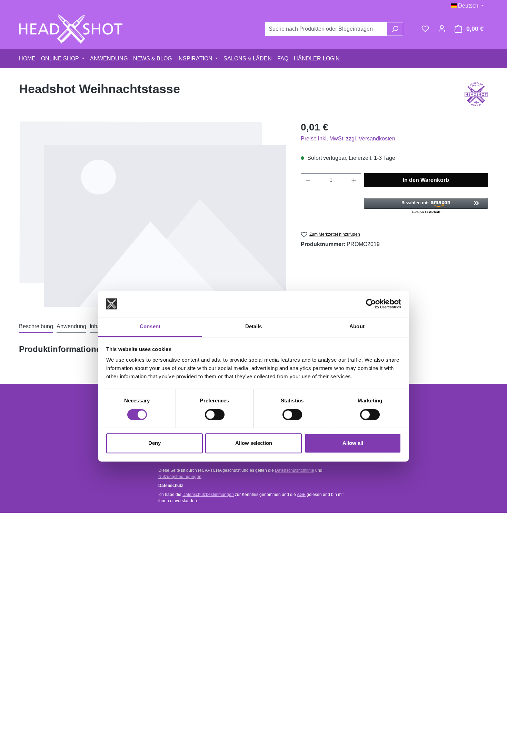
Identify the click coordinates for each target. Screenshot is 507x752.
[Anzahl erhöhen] (354, 180)
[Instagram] (426, 573)
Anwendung (281, 547)
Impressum (281, 613)
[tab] (36, 327)
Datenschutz (282, 600)
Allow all (352, 443)
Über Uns (279, 586)
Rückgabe (159, 573)
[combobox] (326, 29)
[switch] (215, 414)
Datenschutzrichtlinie (294, 470)
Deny (154, 443)
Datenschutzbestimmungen (208, 494)
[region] (153, 214)
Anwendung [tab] (71, 326)
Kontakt (156, 547)
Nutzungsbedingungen (179, 476)
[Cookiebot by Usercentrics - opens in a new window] (371, 304)
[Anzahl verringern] (308, 180)
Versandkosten (235, 726)
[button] (426, 206)
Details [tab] (253, 327)
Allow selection (253, 443)
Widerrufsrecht (164, 586)
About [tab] (357, 327)
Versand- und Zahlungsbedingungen (188, 560)
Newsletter (280, 573)
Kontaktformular (58, 579)
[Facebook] (426, 549)
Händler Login (283, 560)
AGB (301, 494)
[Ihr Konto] (442, 29)
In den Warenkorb (426, 180)
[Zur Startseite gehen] (70, 28)
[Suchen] (395, 29)
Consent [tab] (150, 327)
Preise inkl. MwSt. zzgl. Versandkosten (348, 138)
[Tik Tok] (426, 596)
